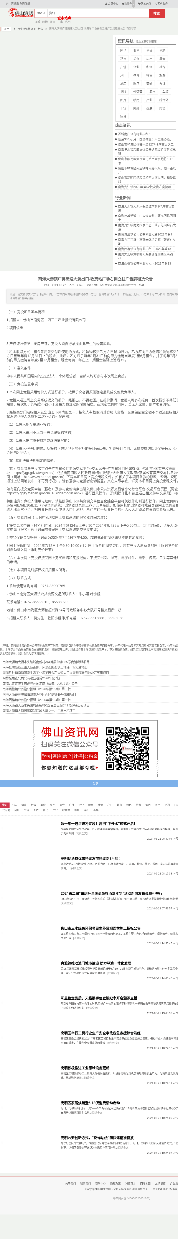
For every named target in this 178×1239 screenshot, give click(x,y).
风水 (152, 91)
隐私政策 (115, 1183)
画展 (149, 108)
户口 (123, 75)
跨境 (162, 108)
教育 (136, 75)
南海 (52, 21)
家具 (123, 116)
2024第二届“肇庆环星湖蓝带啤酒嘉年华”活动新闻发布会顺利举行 (111, 893)
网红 (136, 108)
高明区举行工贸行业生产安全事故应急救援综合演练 (101, 1033)
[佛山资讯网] (20, 12)
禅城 (37, 21)
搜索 (156, 13)
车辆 (165, 91)
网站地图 (145, 1183)
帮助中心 (100, 1183)
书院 (123, 91)
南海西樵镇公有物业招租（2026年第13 (144, 249)
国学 (123, 50)
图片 (123, 100)
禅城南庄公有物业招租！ (135, 134)
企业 (136, 67)
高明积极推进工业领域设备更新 (85, 1068)
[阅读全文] (81, 833)
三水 (60, 21)
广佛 (123, 67)
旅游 (162, 75)
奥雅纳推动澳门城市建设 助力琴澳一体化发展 (96, 963)
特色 (149, 75)
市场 (123, 108)
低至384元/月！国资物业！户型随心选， (145, 139)
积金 (149, 67)
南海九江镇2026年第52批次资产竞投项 (144, 187)
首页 (6, 29)
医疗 (136, 83)
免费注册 (25, 3)
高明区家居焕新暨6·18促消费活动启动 (90, 1103)
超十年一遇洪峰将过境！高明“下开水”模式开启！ (99, 823)
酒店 (123, 83)
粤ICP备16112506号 (165, 1189)
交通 (149, 83)
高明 (68, 21)
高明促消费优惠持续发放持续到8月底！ (91, 858)
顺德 (45, 21)
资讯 (136, 50)
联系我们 (85, 1183)
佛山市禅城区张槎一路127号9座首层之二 (146, 144)
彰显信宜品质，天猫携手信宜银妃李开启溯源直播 (99, 998)
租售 (38, 29)
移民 (136, 100)
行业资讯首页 (23, 29)
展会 (162, 58)
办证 (162, 83)
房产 (149, 58)
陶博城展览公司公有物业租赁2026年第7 (145, 234)
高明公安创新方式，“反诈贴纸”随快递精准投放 (97, 1138)
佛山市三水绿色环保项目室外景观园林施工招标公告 (101, 928)
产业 (149, 100)
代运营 (137, 91)
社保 (162, 67)
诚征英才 (130, 1183)
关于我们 (70, 1183)
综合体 (163, 100)
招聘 (162, 50)
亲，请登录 (12, 3)
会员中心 (113, 3)
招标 (149, 50)
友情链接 (160, 1183)
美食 (136, 58)
